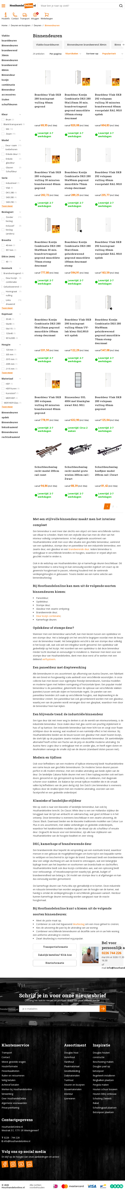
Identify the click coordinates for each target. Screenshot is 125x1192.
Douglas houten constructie (101, 1055)
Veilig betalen (8, 1080)
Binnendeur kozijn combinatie (8, 79)
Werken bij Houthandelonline (17, 1089)
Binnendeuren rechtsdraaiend (11, 435)
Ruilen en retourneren (13, 1075)
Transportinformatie (55, 946)
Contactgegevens (17, 1119)
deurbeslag (78, 924)
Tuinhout (69, 1080)
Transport (7, 1052)
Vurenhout (69, 1057)
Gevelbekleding (72, 1070)
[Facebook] (4, 1164)
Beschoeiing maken (103, 1061)
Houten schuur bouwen (105, 1089)
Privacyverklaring (10, 1107)
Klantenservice (15, 1045)
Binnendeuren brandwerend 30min (10, 50)
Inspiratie (101, 1045)
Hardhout (69, 1061)
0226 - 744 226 (12, 1137)
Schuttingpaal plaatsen (105, 1107)
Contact (6, 1057)
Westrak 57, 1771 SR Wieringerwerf (20, 1130)
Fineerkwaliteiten (10, 1070)
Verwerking (7, 1093)
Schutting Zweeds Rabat (102, 1101)
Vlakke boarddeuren (9, 38)
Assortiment (75, 1045)
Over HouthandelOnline (14, 1098)
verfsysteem (48, 659)
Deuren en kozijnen (74, 1084)
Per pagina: (56, 54)
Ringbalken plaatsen (103, 1080)
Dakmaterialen (72, 1075)
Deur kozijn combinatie (48, 616)
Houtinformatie (54, 962)
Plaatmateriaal (71, 1066)
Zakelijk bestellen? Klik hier (55, 954)
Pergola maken (101, 1084)
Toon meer (7, 206)
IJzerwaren (69, 1098)
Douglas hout (71, 1052)
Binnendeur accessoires (9, 92)
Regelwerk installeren (104, 1075)
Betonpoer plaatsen (103, 1112)
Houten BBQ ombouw (104, 1093)
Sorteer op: (92, 53)
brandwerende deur (79, 549)
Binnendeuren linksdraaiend (10, 425)
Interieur (68, 1093)
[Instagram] (12, 1164)
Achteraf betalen (10, 1084)
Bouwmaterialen (73, 1089)
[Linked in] (29, 1164)
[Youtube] (21, 1164)
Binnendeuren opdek (10, 415)
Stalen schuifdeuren (9, 102)
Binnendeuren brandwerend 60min (10, 65)
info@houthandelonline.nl (17, 1141)
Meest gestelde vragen (14, 1061)
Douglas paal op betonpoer (101, 1068)
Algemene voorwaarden (14, 1103)
